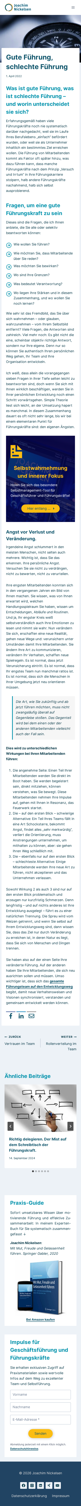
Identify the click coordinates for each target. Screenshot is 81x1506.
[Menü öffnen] (73, 7)
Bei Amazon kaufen (40, 1319)
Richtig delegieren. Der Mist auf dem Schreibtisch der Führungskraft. (37, 1145)
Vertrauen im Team (20, 1040)
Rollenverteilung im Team (61, 1043)
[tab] (33, 1171)
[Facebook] (10, 1016)
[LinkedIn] (21, 1016)
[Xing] (49, 1485)
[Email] (31, 1016)
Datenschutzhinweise (24, 1448)
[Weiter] (70, 1126)
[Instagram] (32, 1485)
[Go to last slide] (11, 1126)
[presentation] (40, 1108)
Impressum (61, 1496)
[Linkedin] (40, 1485)
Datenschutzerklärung (29, 1496)
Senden (40, 1433)
